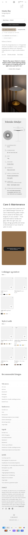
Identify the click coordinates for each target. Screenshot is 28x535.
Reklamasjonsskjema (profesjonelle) (11, 449)
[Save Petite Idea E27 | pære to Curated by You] (24, 287)
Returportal (5, 414)
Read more (21, 506)
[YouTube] (9, 509)
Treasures (19, 361)
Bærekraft (4, 391)
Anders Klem (10, 164)
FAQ (3, 412)
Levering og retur (6, 457)
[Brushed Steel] (7, 294)
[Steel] (7, 313)
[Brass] (4, 313)
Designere (4, 396)
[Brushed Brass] (9, 294)
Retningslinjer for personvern (9, 460)
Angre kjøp (4, 424)
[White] (2, 294)
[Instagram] (6, 509)
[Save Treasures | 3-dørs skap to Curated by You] (24, 357)
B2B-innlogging (5, 435)
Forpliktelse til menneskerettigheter (11, 462)
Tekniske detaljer (11, 54)
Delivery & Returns (6, 41)
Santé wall (6, 310)
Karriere (4, 389)
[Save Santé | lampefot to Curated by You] (11, 287)
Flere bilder (20, 54)
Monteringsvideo (6, 422)
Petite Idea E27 (19, 291)
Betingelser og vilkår (7, 467)
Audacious (4, 361)
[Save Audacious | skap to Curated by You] (11, 357)
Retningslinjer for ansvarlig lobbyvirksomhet (13, 465)
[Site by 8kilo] (18, 520)
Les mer (4, 54)
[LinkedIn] (12, 509)
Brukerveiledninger (6, 419)
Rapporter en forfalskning (8, 475)
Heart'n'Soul (7, 340)
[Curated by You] (6, 2)
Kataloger (4, 394)
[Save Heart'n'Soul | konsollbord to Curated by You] (11, 336)
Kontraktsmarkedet (6, 437)
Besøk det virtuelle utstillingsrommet (11, 399)
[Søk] (25, 2)
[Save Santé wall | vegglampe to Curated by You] (11, 306)
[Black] (4, 294)
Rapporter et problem (7, 477)
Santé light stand (15, 184)
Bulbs (8, 184)
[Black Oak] (7, 364)
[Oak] (2, 364)
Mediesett (4, 440)
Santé (4, 291)
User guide (10, 178)
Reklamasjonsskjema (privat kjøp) (10, 417)
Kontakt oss (5, 409)
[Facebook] (3, 509)
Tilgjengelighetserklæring (8, 472)
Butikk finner (5, 401)
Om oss (4, 386)
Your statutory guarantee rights (10, 482)
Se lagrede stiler (21, 29)
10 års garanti (5, 470)
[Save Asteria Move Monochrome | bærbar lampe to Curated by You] (24, 336)
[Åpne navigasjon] (2, 2)
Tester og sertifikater (7, 445)
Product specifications (12, 175)
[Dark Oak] (4, 364)
